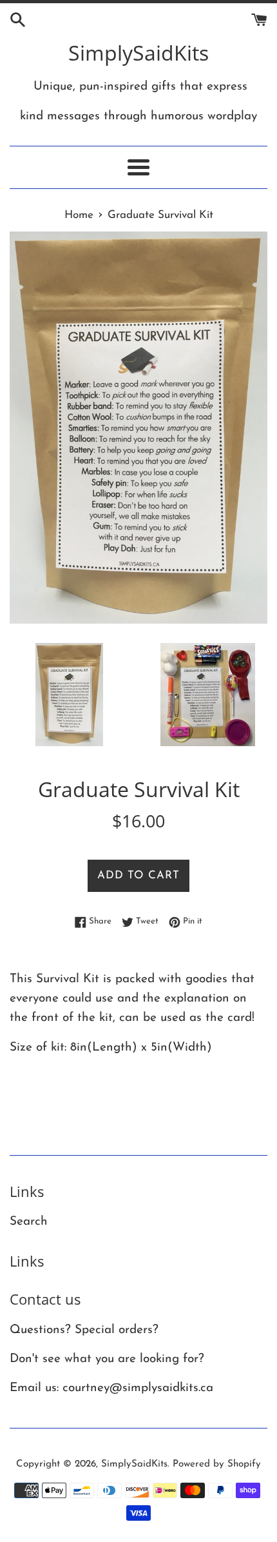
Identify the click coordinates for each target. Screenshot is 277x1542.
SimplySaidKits (138, 52)
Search (29, 1222)
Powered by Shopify (217, 1464)
